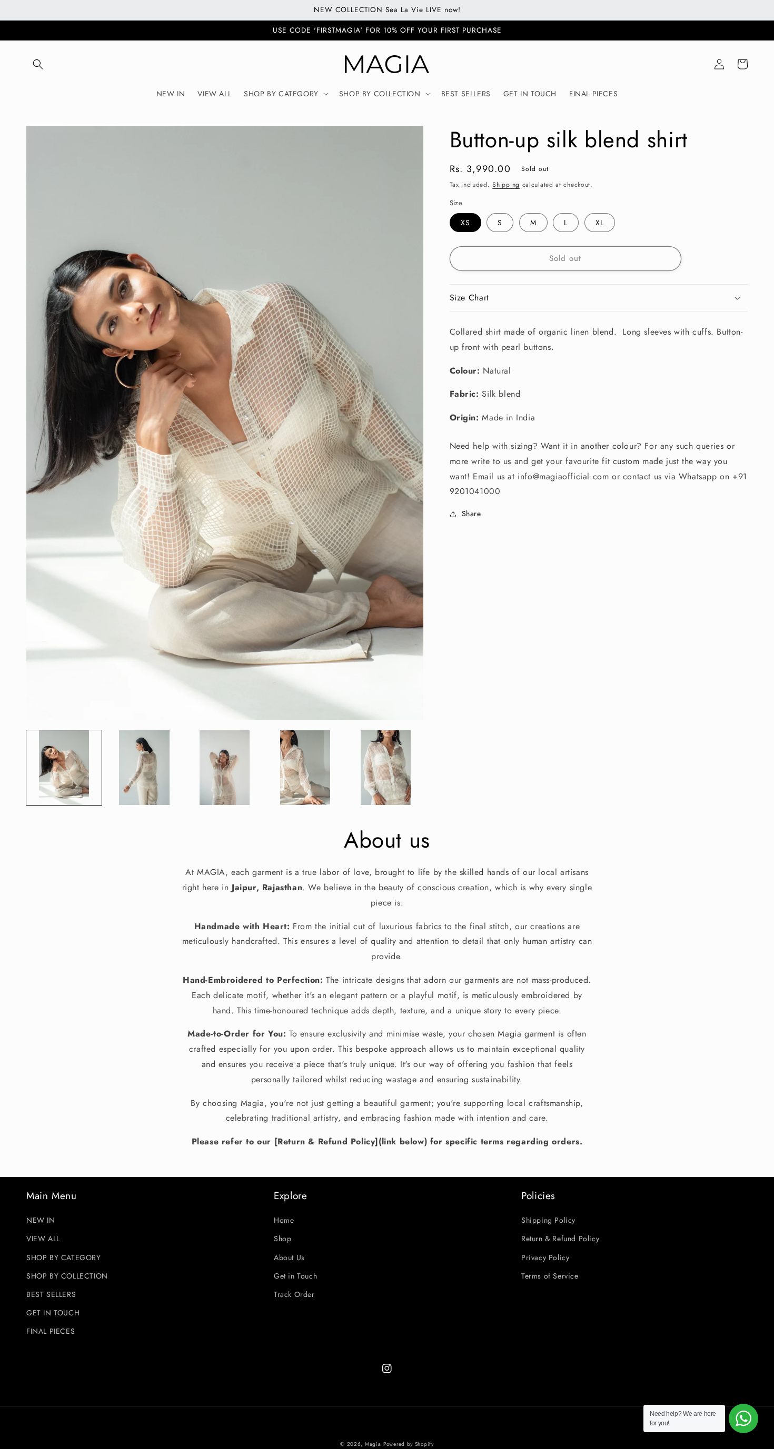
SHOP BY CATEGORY (63, 1257)
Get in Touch (295, 1276)
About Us (289, 1257)
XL (600, 222)
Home (284, 1220)
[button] (37, 64)
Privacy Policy (545, 1257)
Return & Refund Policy (560, 1238)
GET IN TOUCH (53, 1312)
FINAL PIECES (50, 1331)
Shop (282, 1238)
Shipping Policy (548, 1220)
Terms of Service (550, 1276)
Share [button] (471, 513)
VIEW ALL (43, 1238)
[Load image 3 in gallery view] (224, 768)
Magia (373, 1444)
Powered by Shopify (408, 1444)
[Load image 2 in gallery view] (144, 768)
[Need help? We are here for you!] (743, 1418)
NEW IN (40, 1220)
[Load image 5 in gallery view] (385, 768)
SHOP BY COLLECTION (67, 1276)
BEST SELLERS (51, 1294)
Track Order (294, 1294)
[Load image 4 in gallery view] (305, 768)
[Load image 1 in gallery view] (64, 768)
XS (465, 222)
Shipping (506, 184)
